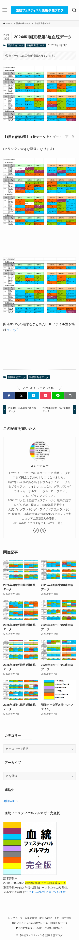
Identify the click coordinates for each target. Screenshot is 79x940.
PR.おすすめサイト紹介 (29, 928)
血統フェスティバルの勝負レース (30, 923)
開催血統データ (15, 45)
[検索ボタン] (74, 10)
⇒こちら (12, 330)
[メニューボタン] (5, 10)
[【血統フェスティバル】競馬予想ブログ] (39, 10)
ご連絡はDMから (53, 928)
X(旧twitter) (10, 801)
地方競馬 (66, 918)
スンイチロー (39, 465)
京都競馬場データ (36, 45)
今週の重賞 (31, 918)
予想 (56, 918)
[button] (9, 395)
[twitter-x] (43, 530)
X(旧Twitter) (45, 918)
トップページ (15, 918)
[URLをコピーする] (70, 395)
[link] (36, 530)
